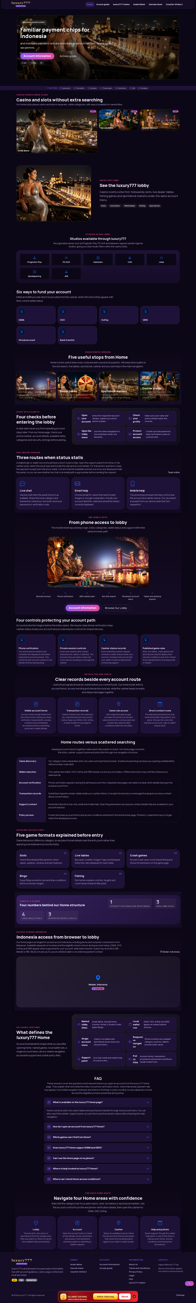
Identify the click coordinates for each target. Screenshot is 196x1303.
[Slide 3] (103, 75)
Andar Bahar (139, 4)
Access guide (102, 4)
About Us (133, 1264)
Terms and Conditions (139, 1268)
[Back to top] (189, 1283)
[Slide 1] (93, 75)
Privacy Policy (135, 1271)
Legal (131, 1275)
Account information (37, 56)
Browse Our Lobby (116, 608)
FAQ (131, 1279)
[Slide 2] (98, 75)
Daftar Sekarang (105, 1296)
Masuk (124, 1296)
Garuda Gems (155, 4)
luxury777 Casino (121, 4)
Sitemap (180, 1295)
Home (90, 4)
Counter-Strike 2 (174, 4)
